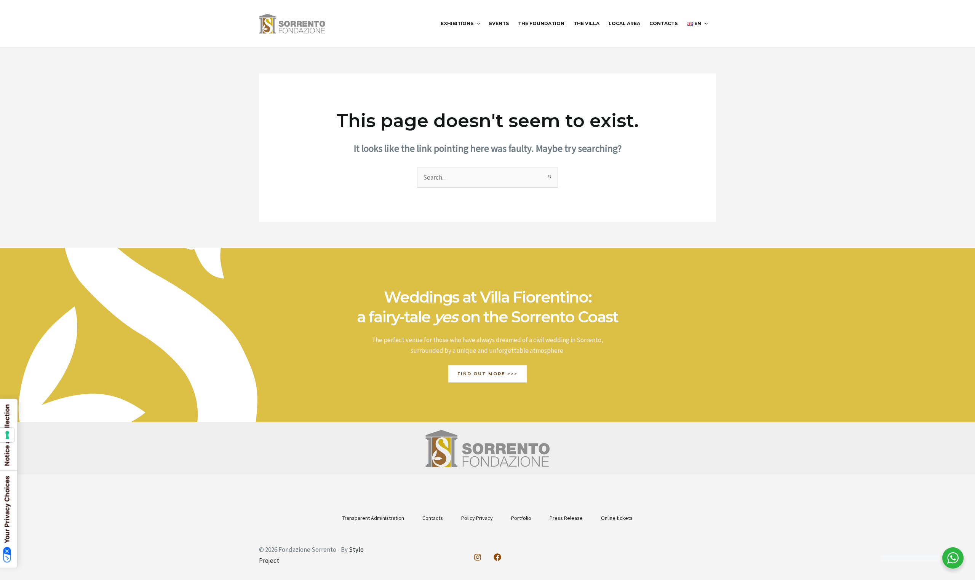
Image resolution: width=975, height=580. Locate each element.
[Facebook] (497, 557)
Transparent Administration (373, 518)
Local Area (624, 23)
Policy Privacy (477, 518)
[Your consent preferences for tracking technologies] (7, 435)
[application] (476, 23)
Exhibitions (457, 23)
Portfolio (521, 518)
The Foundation (541, 23)
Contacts (663, 23)
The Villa (586, 23)
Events (499, 23)
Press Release (566, 518)
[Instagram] (477, 557)
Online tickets (617, 518)
